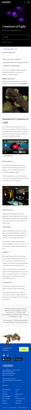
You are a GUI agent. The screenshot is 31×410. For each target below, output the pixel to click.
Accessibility (5, 394)
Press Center (18, 403)
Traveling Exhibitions (20, 398)
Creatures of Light (14, 26)
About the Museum (6, 389)
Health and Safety (6, 398)
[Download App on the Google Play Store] (17, 359)
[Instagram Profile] (7, 355)
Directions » (5, 385)
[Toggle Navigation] (28, 2)
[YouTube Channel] (3, 355)
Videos (16, 396)
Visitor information (6, 396)
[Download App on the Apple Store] (6, 359)
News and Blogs (18, 394)
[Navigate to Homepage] (6, 2)
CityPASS (17, 389)
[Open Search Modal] (25, 2)
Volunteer (4, 403)
